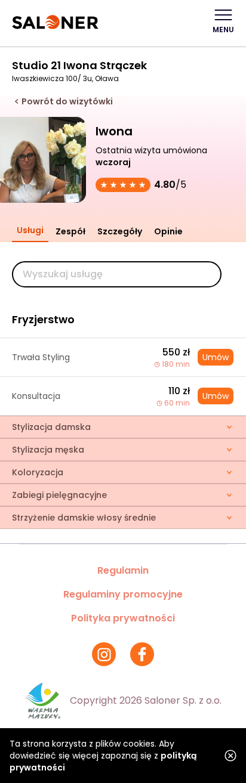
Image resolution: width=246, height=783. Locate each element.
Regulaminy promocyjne (123, 594)
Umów (215, 357)
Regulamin (123, 570)
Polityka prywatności (123, 618)
